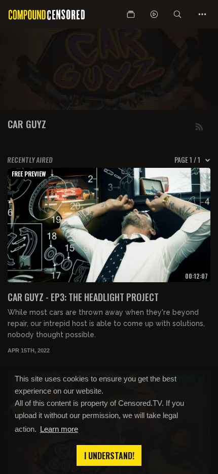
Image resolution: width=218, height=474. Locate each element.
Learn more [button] (59, 429)
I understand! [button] (109, 456)
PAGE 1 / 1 (187, 159)
